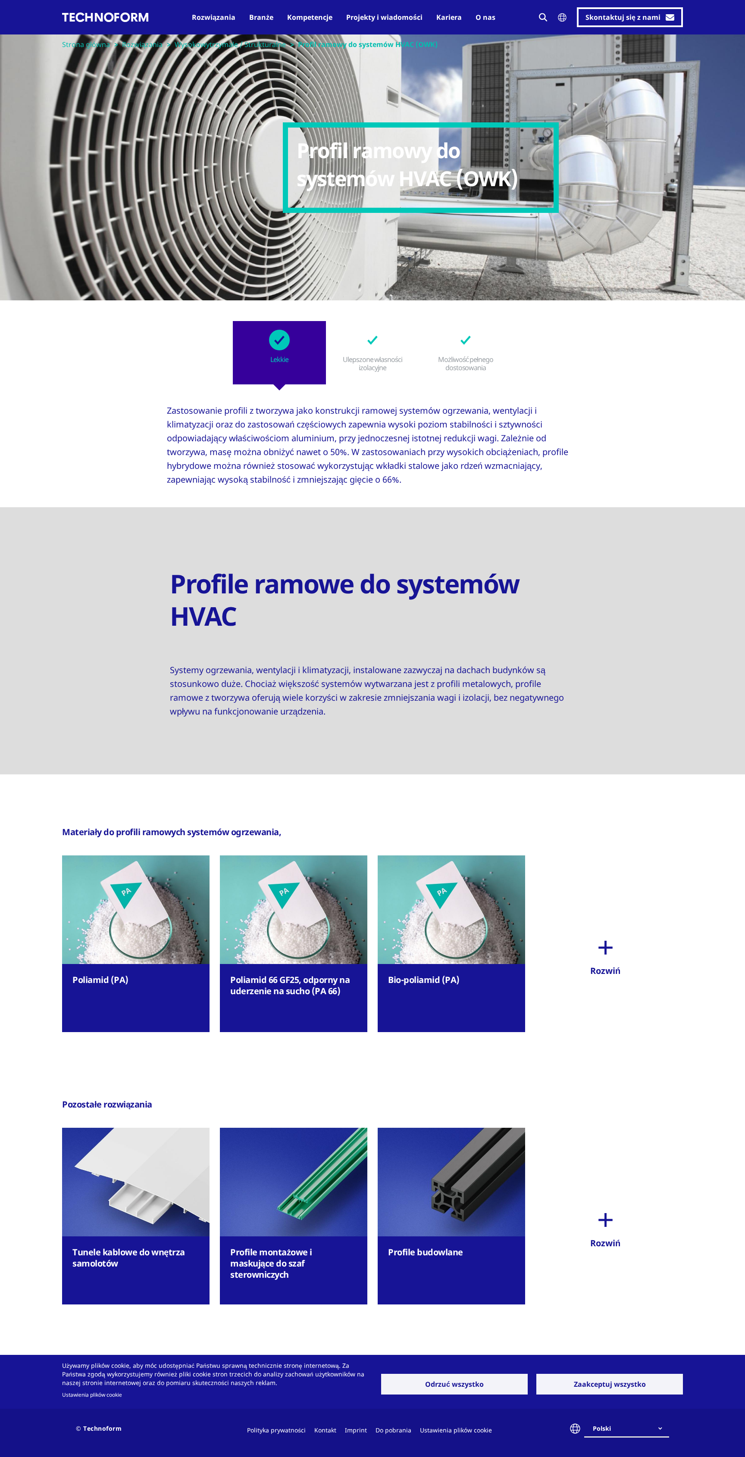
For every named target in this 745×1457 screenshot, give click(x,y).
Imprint (356, 1430)
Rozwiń (605, 971)
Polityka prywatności (276, 1430)
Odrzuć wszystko (454, 1384)
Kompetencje (309, 17)
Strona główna (86, 44)
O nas (485, 17)
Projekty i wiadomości (384, 17)
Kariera (449, 17)
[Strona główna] (105, 17)
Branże (261, 17)
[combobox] (630, 1429)
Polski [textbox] (602, 1428)
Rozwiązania (213, 17)
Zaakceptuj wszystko (610, 1384)
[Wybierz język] (562, 17)
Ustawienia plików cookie (92, 1394)
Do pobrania (393, 1430)
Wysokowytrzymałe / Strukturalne (230, 44)
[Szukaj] (543, 17)
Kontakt (325, 1430)
